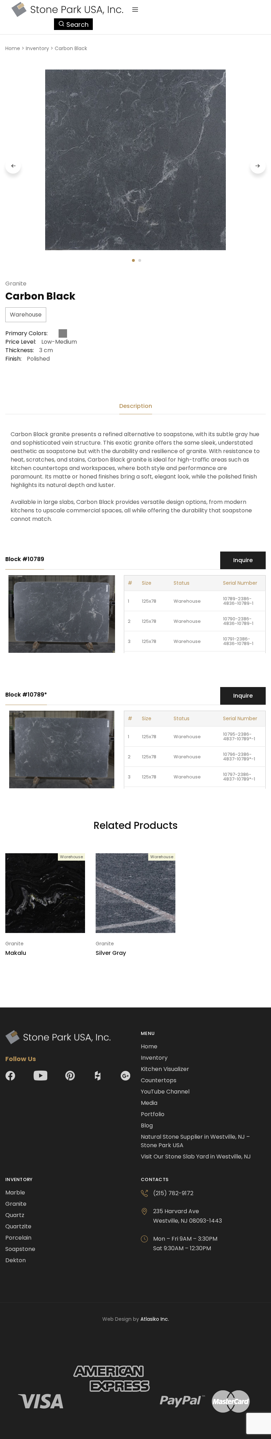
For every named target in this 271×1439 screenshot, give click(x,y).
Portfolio (152, 1114)
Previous (13, 166)
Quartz (14, 1215)
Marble (15, 1192)
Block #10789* (26, 695)
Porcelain (18, 1238)
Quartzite (18, 1226)
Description (135, 406)
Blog (147, 1125)
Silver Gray (111, 953)
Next (258, 166)
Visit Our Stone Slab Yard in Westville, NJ (196, 1156)
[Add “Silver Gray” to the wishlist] (171, 872)
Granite (15, 283)
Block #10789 (24, 559)
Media (149, 1103)
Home (12, 48)
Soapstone (20, 1249)
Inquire (243, 560)
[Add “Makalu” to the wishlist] (80, 872)
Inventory (37, 48)
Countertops (158, 1080)
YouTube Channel (165, 1092)
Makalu (15, 953)
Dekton (15, 1260)
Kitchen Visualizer (165, 1069)
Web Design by (135, 1319)
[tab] (135, 406)
